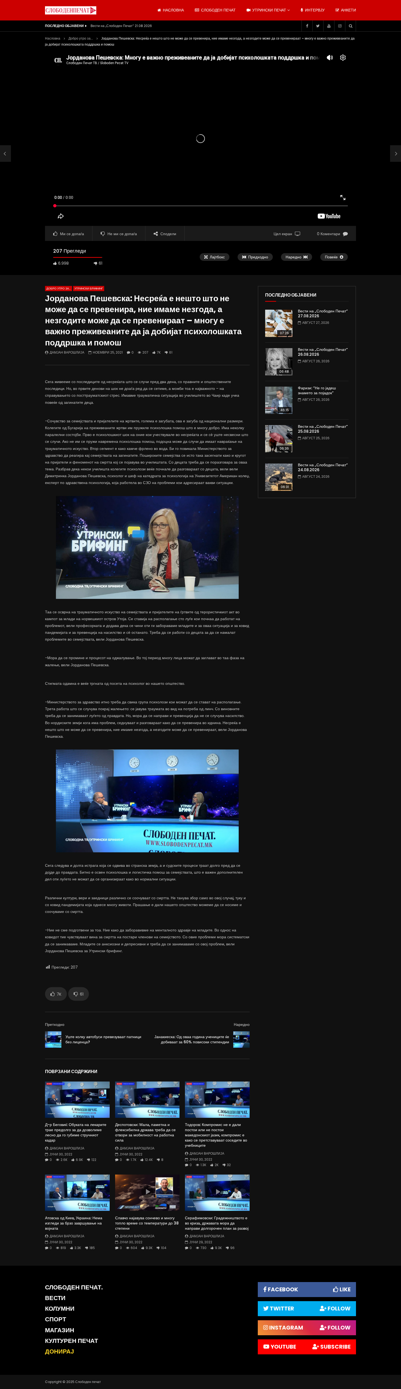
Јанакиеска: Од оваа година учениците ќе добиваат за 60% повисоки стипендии (191, 1039)
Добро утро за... (80, 38)
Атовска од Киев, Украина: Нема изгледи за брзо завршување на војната (73, 1223)
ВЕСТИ (55, 1298)
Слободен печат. (74, 1287)
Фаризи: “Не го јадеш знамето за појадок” (317, 390)
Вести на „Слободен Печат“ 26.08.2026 (323, 352)
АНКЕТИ (348, 10)
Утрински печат (268, 10)
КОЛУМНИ (59, 1308)
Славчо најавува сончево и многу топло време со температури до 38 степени (147, 1223)
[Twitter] (317, 25)
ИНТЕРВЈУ (314, 10)
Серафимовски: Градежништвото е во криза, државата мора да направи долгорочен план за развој (217, 1223)
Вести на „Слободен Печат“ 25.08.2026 (323, 429)
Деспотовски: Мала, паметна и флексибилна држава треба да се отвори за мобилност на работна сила (145, 1132)
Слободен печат (218, 10)
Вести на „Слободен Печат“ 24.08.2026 (323, 467)
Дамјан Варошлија (67, 352)
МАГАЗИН (59, 1330)
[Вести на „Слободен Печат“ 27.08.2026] (278, 323)
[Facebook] (306, 25)
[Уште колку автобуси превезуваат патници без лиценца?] (5, 153)
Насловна (52, 38)
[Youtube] (328, 25)
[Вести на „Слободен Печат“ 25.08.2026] (278, 438)
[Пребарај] (350, 25)
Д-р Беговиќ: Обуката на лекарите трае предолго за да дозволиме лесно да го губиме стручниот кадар (75, 1132)
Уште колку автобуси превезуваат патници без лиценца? (103, 1039)
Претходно (54, 1024)
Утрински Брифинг (88, 288)
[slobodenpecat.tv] (70, 10)
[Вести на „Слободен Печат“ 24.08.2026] (278, 477)
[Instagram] (339, 25)
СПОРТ (55, 1319)
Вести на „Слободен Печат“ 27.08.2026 (323, 313)
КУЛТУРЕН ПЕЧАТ (71, 1341)
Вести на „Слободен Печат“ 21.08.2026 (121, 25)
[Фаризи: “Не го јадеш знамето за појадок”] (278, 400)
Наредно (242, 1024)
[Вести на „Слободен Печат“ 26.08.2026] (278, 361)
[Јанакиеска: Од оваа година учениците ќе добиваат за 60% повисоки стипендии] (241, 1039)
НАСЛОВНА (173, 10)
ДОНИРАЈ (59, 1351)
